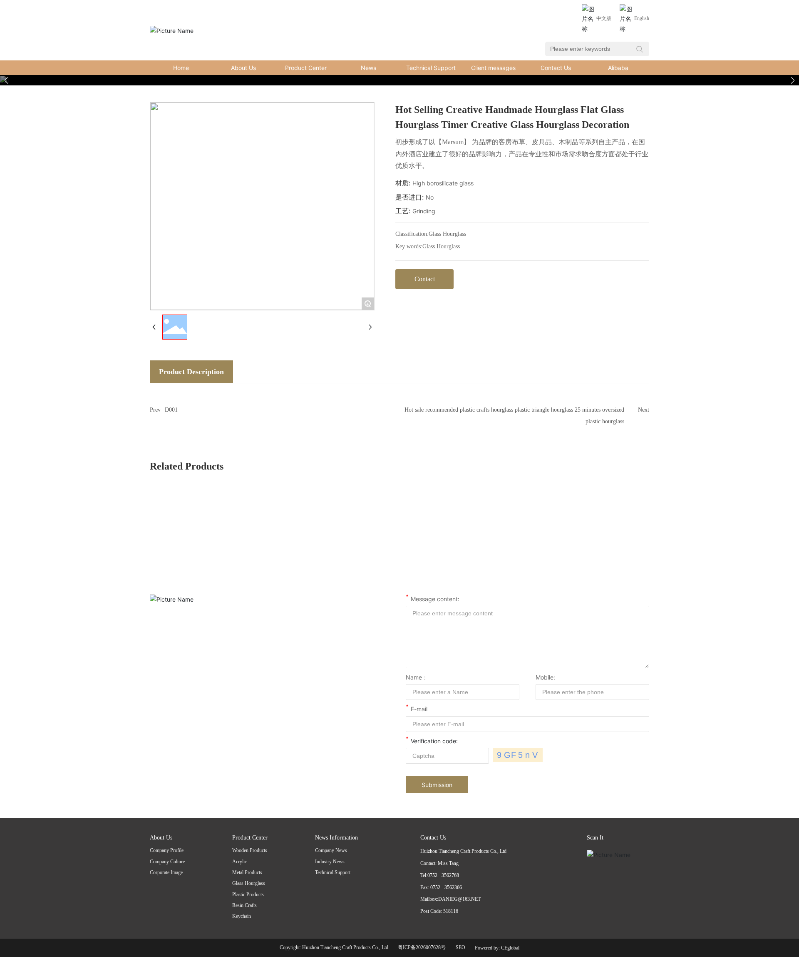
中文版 (603, 18)
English (641, 18)
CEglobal (510, 948)
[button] (793, 80)
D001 (171, 410)
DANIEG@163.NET (459, 899)
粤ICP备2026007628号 (422, 947)
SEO (460, 947)
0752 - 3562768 (443, 875)
